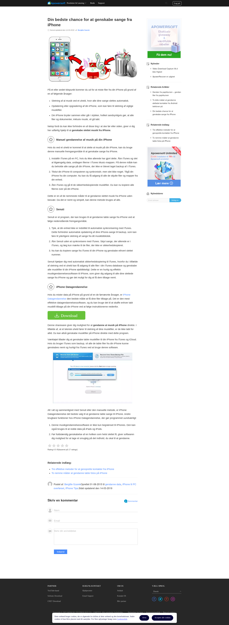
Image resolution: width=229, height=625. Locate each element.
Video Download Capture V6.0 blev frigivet (165, 70)
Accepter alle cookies (162, 618)
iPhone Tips (71, 488)
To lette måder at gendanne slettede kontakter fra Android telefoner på (165, 103)
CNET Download (54, 601)
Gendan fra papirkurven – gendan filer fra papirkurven (167, 94)
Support (101, 3)
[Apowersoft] (56, 3)
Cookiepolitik (122, 619)
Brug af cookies (169, 612)
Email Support (87, 596)
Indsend (60, 551)
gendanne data (113, 484)
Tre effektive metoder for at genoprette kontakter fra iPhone (83, 469)
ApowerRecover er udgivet (164, 76)
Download (69, 315)
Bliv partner (121, 601)
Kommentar (131, 501)
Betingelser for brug (135, 612)
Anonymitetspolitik (153, 612)
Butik (92, 3)
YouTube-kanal (53, 591)
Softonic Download (55, 596)
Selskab (120, 591)
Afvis (144, 618)
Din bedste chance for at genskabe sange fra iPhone (164, 113)
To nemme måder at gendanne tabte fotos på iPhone (79, 473)
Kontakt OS (121, 596)
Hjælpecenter (87, 591)
